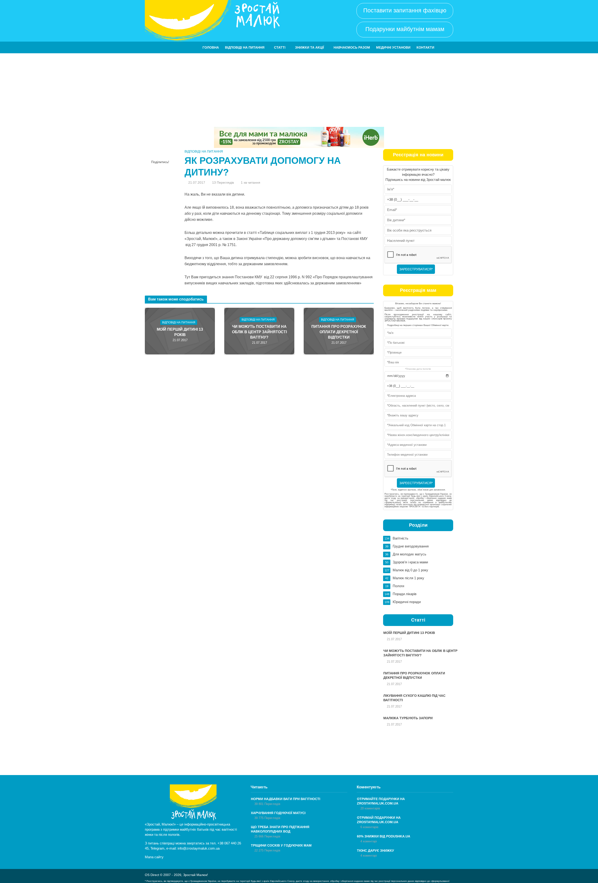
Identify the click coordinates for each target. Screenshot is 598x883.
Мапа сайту (154, 857)
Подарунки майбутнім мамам (404, 29)
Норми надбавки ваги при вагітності (285, 799)
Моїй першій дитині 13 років (180, 332)
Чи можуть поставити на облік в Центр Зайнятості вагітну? (259, 332)
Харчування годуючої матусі (278, 813)
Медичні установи (393, 47)
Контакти (425, 47)
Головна (211, 47)
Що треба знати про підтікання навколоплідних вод (280, 829)
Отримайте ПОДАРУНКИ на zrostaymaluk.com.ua (381, 801)
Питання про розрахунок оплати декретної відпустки (338, 332)
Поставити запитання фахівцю (404, 10)
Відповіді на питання (244, 47)
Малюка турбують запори (408, 718)
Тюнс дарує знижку (375, 850)
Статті (279, 47)
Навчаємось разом (352, 47)
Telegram (157, 848)
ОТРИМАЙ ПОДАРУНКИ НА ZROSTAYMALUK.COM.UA (379, 820)
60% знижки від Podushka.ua (383, 836)
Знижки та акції (309, 47)
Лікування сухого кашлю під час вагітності (414, 698)
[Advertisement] (299, 88)
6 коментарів (369, 827)
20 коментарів (370, 808)
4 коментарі (368, 841)
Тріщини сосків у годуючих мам (281, 845)
